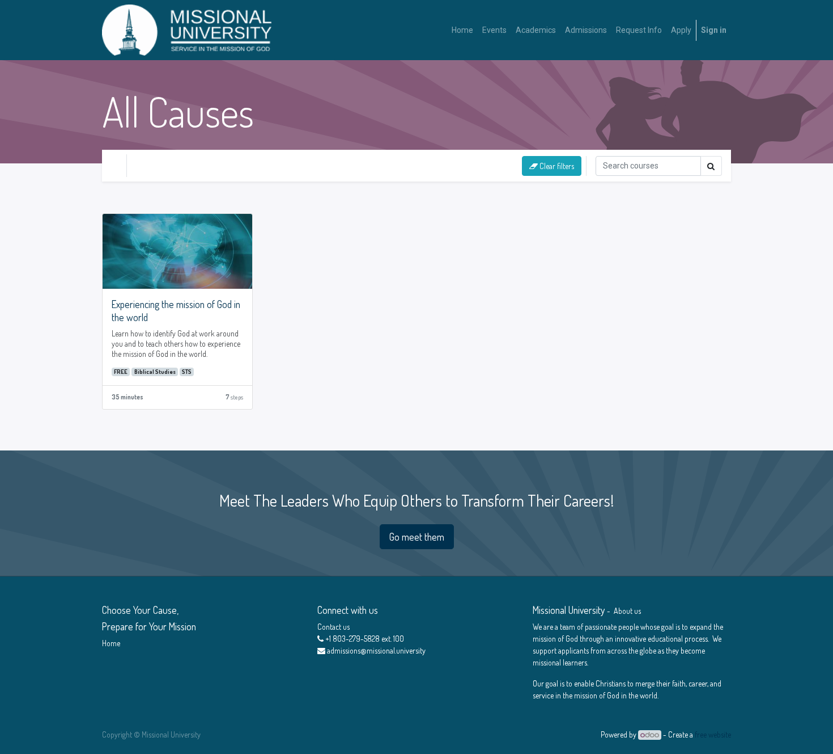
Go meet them (416, 536)
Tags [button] (259, 165)
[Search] (711, 166)
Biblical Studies (155, 371)
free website (713, 734)
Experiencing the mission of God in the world (176, 310)
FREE (121, 371)
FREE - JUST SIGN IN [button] (183, 165)
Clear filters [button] (556, 166)
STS (187, 371)
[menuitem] (462, 30)
